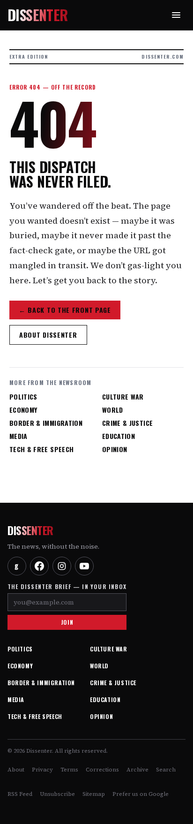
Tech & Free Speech (41, 449)
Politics (23, 396)
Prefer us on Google (140, 794)
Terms (69, 769)
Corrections (102, 769)
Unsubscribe (57, 794)
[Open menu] (176, 15)
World (112, 410)
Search (166, 769)
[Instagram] (61, 566)
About (15, 769)
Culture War (123, 396)
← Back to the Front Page (65, 310)
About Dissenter (48, 335)
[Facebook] (39, 566)
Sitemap (93, 794)
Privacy (42, 769)
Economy (23, 410)
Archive (137, 769)
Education (118, 436)
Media (18, 436)
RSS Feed (19, 794)
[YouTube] (84, 566)
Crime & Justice (127, 423)
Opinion (114, 449)
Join (67, 622)
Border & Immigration (45, 423)
